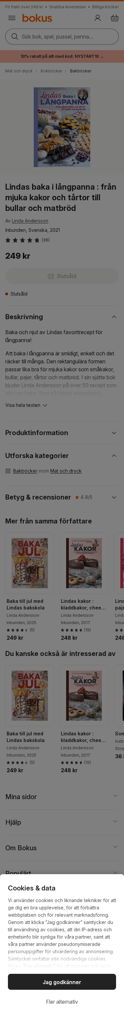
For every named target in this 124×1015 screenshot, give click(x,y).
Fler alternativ (62, 1001)
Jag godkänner (62, 982)
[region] (62, 944)
